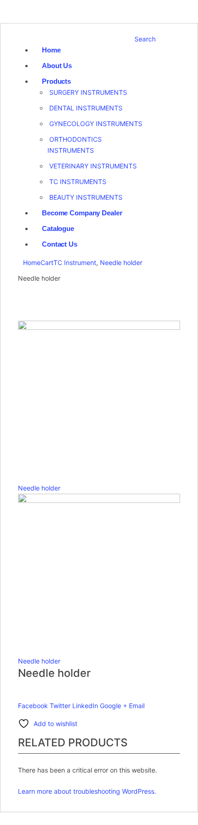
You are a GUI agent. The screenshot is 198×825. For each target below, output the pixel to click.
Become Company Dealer (82, 213)
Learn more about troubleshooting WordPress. (87, 791)
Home (51, 50)
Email (137, 706)
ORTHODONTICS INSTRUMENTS (74, 144)
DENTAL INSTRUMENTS (85, 108)
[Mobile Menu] (22, 39)
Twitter (60, 706)
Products (56, 81)
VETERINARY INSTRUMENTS (93, 166)
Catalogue (58, 228)
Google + (113, 706)
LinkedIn (85, 706)
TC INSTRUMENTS (77, 181)
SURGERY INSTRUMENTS (88, 92)
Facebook (33, 706)
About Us (57, 65)
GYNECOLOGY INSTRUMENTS (95, 123)
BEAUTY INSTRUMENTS (85, 197)
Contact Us (59, 244)
